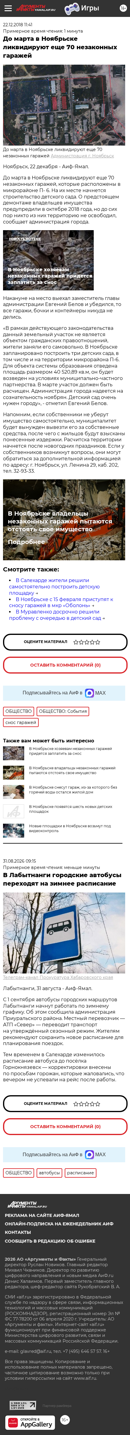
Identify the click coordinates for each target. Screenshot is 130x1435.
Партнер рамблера (57, 1406)
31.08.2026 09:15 (19, 861)
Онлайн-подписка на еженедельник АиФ (59, 1224)
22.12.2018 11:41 (17, 24)
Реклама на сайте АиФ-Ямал (42, 1215)
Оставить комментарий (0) (65, 665)
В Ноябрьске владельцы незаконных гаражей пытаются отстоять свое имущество (60, 521)
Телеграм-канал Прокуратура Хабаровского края (58, 977)
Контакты (18, 1232)
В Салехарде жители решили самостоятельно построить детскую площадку (54, 587)
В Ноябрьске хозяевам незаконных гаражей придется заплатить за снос (70, 751)
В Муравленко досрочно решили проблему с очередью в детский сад (55, 615)
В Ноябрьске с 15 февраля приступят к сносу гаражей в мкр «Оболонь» (61, 603)
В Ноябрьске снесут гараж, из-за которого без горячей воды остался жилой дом (73, 789)
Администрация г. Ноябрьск (82, 156)
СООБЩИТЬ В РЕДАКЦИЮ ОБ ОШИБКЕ (50, 1241)
